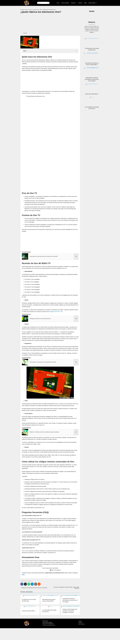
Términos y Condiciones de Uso (48, 625)
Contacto (80, 622)
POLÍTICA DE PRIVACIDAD (47, 623)
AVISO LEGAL (45, 621)
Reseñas (73, 2)
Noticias (80, 2)
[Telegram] (32, 584)
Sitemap (80, 621)
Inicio (58, 2)
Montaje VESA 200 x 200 (56, 311)
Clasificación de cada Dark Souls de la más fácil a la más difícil (34, 587)
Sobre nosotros (91, 2)
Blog (85, 2)
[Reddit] (39, 584)
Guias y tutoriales (65, 2)
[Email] (35, 584)
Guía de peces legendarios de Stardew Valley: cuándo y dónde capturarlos (66, 588)
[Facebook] (21, 584)
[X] (25, 584)
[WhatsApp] (28, 584)
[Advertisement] (50, 23)
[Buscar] (48, 3)
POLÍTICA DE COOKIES (47, 622)
